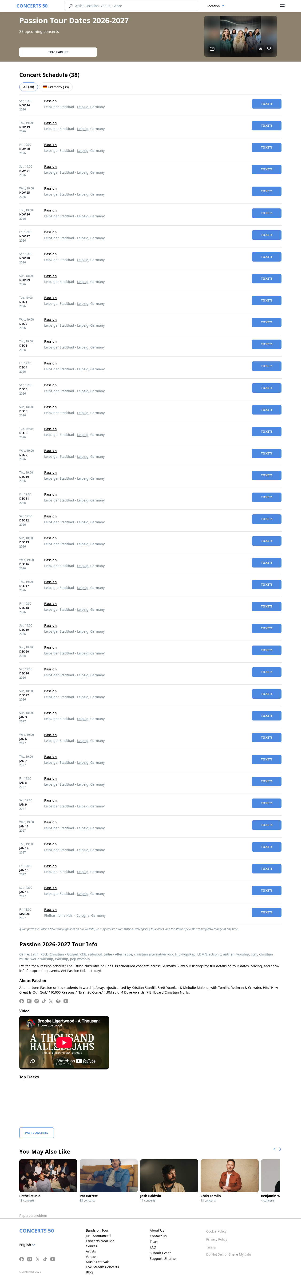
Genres (91, 1246)
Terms (211, 1247)
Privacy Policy (216, 1239)
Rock (44, 954)
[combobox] (215, 6)
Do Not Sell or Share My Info (228, 1254)
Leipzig (82, 107)
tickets (267, 104)
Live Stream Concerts (102, 1267)
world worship (42, 959)
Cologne (82, 915)
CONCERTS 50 (32, 6)
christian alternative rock (153, 954)
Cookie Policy (216, 1231)
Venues (91, 1256)
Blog (89, 1272)
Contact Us (158, 1236)
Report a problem (33, 1215)
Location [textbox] (213, 6)
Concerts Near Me (100, 1241)
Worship (61, 959)
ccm (254, 954)
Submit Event (160, 1253)
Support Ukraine (163, 1258)
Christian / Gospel (64, 954)
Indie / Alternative (118, 954)
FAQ (153, 1247)
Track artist (58, 52)
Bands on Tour (97, 1230)
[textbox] (28, 1244)
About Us (157, 1230)
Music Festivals (98, 1262)
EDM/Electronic (209, 954)
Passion (50, 101)
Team (154, 1241)
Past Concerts (36, 1133)
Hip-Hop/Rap (185, 954)
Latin (35, 954)
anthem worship (236, 954)
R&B (83, 954)
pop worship (80, 959)
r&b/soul (95, 954)
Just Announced (98, 1235)
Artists (91, 1251)
